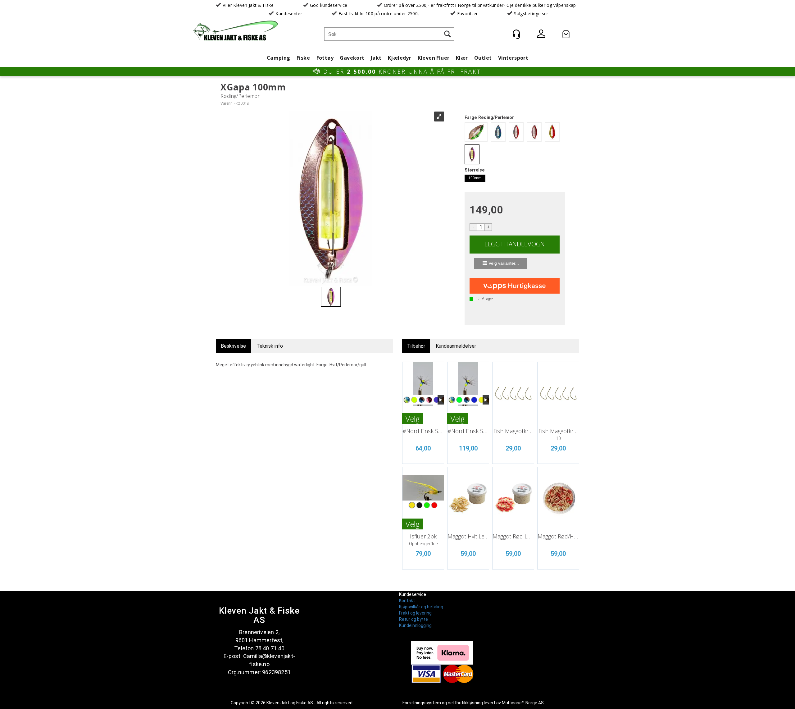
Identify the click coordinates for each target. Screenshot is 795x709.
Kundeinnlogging (415, 625)
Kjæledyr (399, 57)
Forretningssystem (421, 702)
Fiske (303, 57)
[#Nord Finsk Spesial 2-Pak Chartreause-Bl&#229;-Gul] (468, 384)
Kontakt (407, 600)
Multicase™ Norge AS (523, 702)
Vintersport (513, 57)
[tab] (233, 346)
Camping (278, 57)
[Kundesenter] (516, 34)
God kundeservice (329, 5)
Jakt (376, 57)
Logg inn (541, 35)
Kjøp (515, 245)
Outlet (483, 57)
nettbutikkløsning (465, 702)
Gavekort (352, 57)
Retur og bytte (413, 619)
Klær (462, 57)
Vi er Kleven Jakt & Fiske (248, 5)
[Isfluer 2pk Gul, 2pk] (423, 489)
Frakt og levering (415, 613)
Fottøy (325, 57)
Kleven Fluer (434, 57)
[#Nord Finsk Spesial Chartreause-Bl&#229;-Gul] (423, 384)
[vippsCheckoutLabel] (515, 286)
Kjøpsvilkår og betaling (421, 606)
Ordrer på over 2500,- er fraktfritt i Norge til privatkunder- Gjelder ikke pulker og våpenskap (480, 5)
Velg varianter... (503, 263)
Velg (413, 419)
